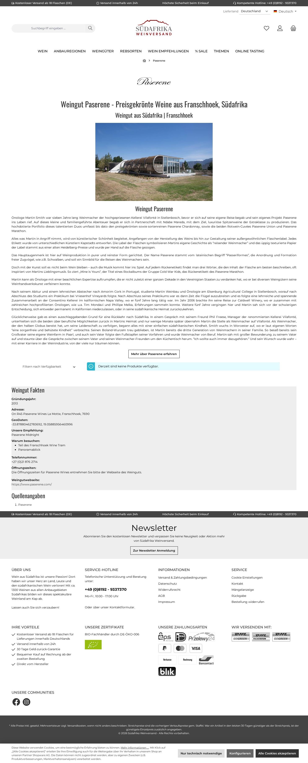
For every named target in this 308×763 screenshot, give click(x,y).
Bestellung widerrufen (248, 602)
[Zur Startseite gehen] (154, 28)
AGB (161, 596)
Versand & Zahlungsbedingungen (182, 577)
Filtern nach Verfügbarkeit (42, 366)
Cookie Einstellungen (247, 577)
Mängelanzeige (243, 590)
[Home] (144, 61)
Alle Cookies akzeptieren (277, 753)
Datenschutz (167, 583)
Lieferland (230, 11)
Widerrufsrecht (169, 590)
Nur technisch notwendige (201, 753)
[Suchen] (90, 28)
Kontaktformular (122, 607)
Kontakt (237, 583)
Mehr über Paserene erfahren (154, 354)
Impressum (166, 602)
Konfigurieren (240, 753)
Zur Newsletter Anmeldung (154, 550)
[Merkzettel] (266, 28)
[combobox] (48, 28)
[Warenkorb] (292, 28)
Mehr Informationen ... (135, 747)
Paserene (25, 505)
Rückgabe (239, 596)
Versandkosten (76, 725)
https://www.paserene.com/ (32, 484)
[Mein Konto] (280, 28)
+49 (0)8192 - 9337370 (106, 589)
